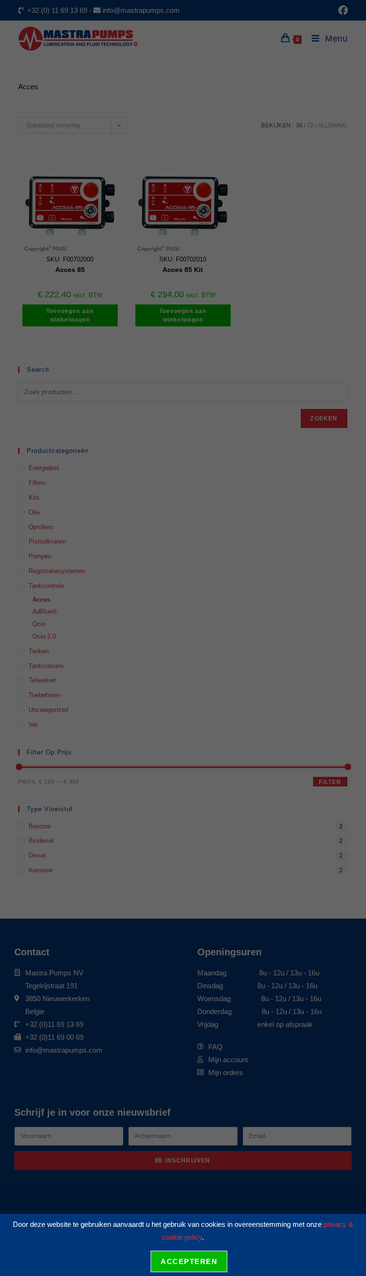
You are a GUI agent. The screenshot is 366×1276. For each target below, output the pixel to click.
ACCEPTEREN (189, 1261)
